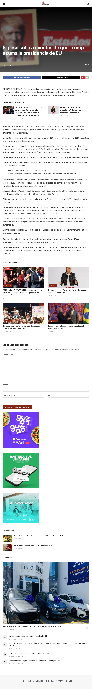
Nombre (6, 384)
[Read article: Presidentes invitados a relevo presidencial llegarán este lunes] (68, 313)
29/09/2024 (53, 331)
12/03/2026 (19, 118)
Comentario (8, 354)
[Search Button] (88, 3)
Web (50, 395)
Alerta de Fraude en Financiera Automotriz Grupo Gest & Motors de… (33, 626)
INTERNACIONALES (65, 681)
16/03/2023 (18, 548)
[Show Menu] (4, 3)
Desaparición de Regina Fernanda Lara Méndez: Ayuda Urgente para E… (36, 661)
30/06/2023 (18, 538)
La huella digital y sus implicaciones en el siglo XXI (28, 636)
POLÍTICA (8, 285)
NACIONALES (50, 681)
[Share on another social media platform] (87, 77)
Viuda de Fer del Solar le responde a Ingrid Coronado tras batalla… (39, 536)
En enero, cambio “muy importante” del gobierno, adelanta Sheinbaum (72, 110)
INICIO (22, 681)
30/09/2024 (65, 115)
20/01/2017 (7, 65)
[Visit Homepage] (45, 3)
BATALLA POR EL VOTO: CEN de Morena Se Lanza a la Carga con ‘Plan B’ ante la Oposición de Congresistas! (23, 292)
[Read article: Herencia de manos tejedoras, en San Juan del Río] (7, 547)
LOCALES (39, 681)
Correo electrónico (11, 395)
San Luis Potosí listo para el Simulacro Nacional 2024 (29, 653)
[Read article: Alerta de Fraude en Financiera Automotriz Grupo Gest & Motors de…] (46, 593)
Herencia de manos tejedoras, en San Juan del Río (33, 545)
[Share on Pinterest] (83, 77)
